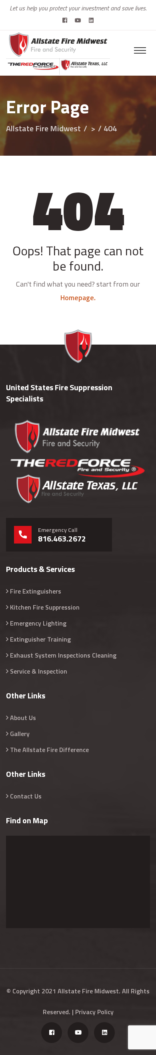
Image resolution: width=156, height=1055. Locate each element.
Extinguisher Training (40, 639)
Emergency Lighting (38, 623)
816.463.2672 (62, 539)
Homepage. (78, 297)
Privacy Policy (94, 1012)
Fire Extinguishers (35, 591)
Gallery (20, 733)
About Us (23, 717)
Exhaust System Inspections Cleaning (63, 655)
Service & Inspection (38, 671)
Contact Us (26, 796)
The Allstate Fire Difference (49, 749)
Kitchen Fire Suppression (45, 607)
